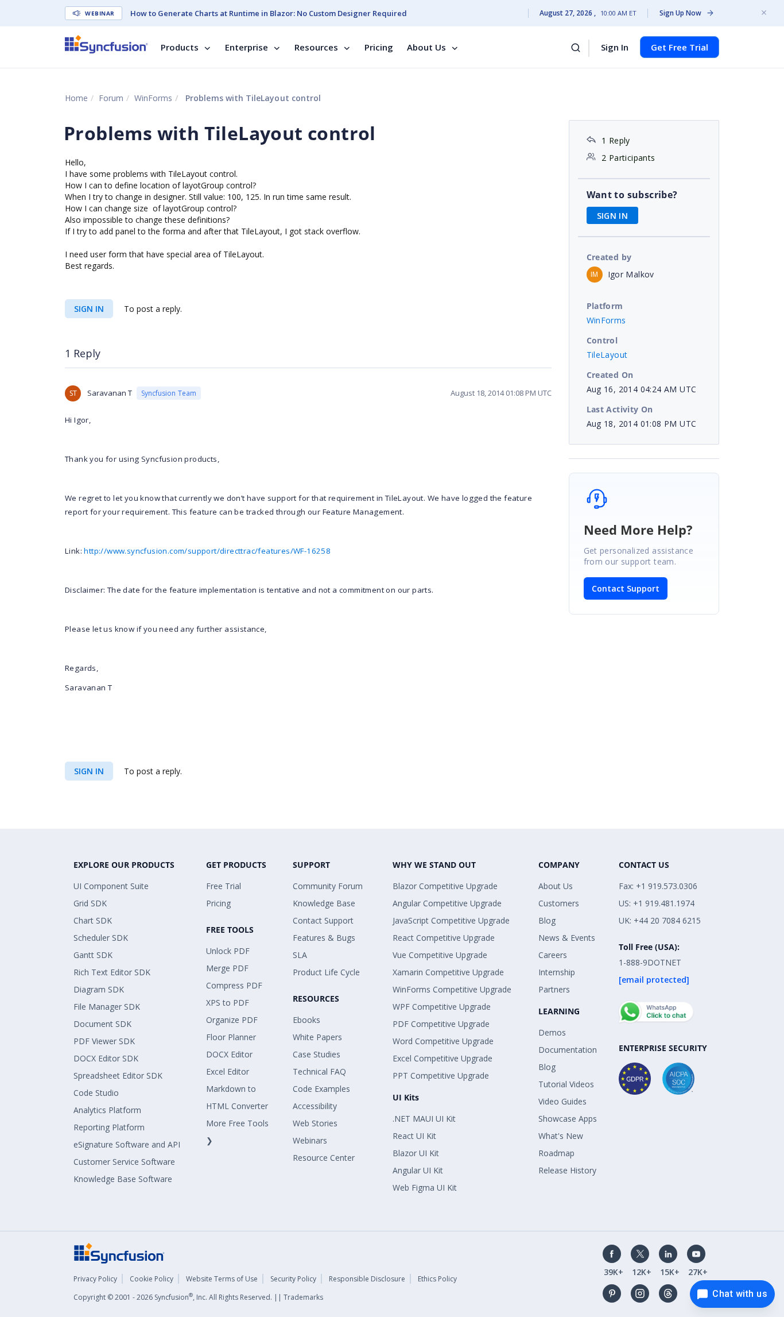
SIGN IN (89, 308)
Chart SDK (92, 920)
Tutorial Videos (566, 1084)
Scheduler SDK (100, 937)
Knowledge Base (324, 903)
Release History (567, 1170)
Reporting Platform (109, 1127)
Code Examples (321, 1088)
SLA (300, 954)
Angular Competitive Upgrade (447, 903)
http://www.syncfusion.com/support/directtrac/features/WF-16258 (207, 551)
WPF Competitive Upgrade (442, 1006)
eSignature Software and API (126, 1144)
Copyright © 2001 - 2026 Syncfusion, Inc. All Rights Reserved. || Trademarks (198, 1297)
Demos (552, 1032)
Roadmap (556, 1153)
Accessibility (315, 1105)
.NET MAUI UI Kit (424, 1118)
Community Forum (328, 885)
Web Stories (315, 1123)
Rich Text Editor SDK (111, 972)
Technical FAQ (319, 1071)
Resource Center (324, 1157)
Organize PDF (232, 1019)
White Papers (317, 1037)
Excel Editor (227, 1071)
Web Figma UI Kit (425, 1187)
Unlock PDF (228, 950)
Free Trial (223, 885)
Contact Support (625, 588)
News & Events (566, 937)
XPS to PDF (227, 1002)
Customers (558, 903)
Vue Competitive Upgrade (440, 954)
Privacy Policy (95, 1279)
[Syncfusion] (119, 1251)
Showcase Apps (567, 1118)
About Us (426, 47)
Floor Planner (231, 1037)
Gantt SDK (92, 954)
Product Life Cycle (326, 972)
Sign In (614, 47)
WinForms (153, 97)
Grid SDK (90, 903)
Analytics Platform (107, 1109)
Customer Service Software (124, 1161)
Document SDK (102, 1023)
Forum (111, 97)
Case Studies (316, 1054)
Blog (547, 920)
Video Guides (562, 1101)
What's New (560, 1135)
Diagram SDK (98, 989)
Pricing (378, 47)
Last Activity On (620, 409)
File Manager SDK (106, 1006)
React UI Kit (414, 1135)
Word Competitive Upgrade (443, 1041)
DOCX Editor (229, 1054)
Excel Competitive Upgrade (442, 1058)
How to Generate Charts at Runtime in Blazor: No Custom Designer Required (268, 13)
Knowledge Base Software (122, 1178)
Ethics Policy (437, 1279)
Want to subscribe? (632, 194)
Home (76, 97)
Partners (554, 989)
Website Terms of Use (222, 1279)
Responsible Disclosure (367, 1279)
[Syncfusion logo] (106, 44)
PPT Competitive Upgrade (441, 1075)
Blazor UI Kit (416, 1153)
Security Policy (293, 1279)
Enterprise (246, 47)
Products (180, 47)
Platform (605, 305)
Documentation (567, 1049)
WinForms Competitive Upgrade (452, 989)
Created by (609, 257)
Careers (552, 954)
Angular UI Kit (418, 1170)
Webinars (310, 1140)
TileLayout (607, 354)
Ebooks (306, 1019)
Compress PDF (234, 985)
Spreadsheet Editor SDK (117, 1075)
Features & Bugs (324, 937)
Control (602, 340)
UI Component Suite (111, 885)
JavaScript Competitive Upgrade (451, 920)
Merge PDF (227, 968)
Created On (610, 374)
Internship (556, 972)
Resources (316, 47)
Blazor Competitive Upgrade (445, 885)
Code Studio (96, 1092)
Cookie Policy (151, 1279)
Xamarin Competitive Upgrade (448, 972)
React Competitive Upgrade (444, 937)
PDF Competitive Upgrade (441, 1023)
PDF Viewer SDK (104, 1041)
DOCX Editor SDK (105, 1058)
